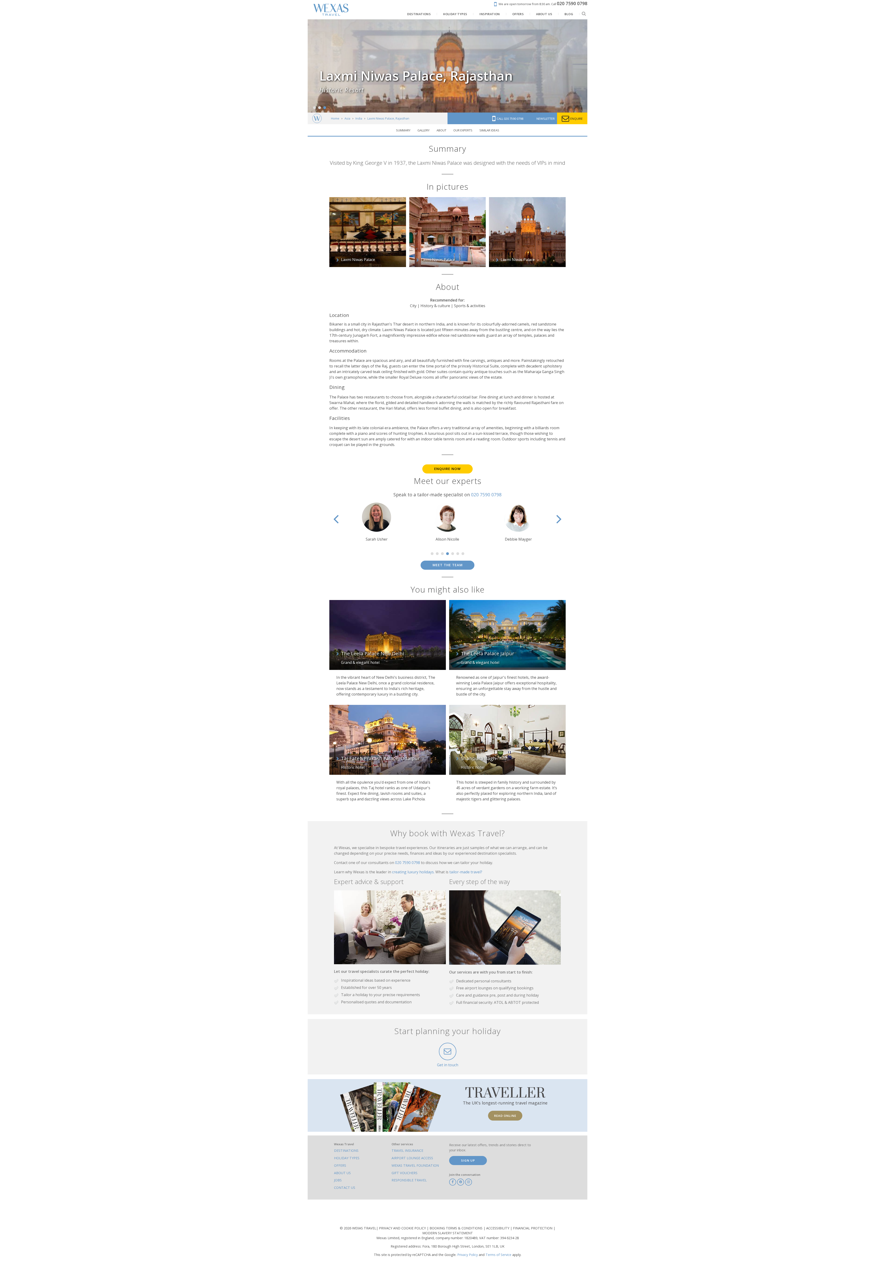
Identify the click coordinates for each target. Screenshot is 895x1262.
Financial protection (533, 1228)
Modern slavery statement (447, 1233)
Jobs (338, 1180)
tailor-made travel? (465, 871)
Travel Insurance (407, 1150)
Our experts (462, 130)
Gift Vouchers (404, 1173)
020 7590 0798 (486, 494)
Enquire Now (447, 468)
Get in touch (447, 1064)
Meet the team (448, 565)
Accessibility (498, 1228)
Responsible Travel (409, 1180)
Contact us (344, 1187)
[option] (376, 522)
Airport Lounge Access (412, 1158)
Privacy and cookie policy (403, 1228)
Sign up (468, 1160)
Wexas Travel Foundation (415, 1165)
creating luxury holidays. (413, 871)
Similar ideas (489, 130)
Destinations (346, 1150)
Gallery (423, 130)
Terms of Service (498, 1254)
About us (342, 1173)
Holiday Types (346, 1158)
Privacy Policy (467, 1254)
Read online (505, 1116)
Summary (403, 130)
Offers (340, 1165)
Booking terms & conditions (456, 1228)
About (441, 130)
